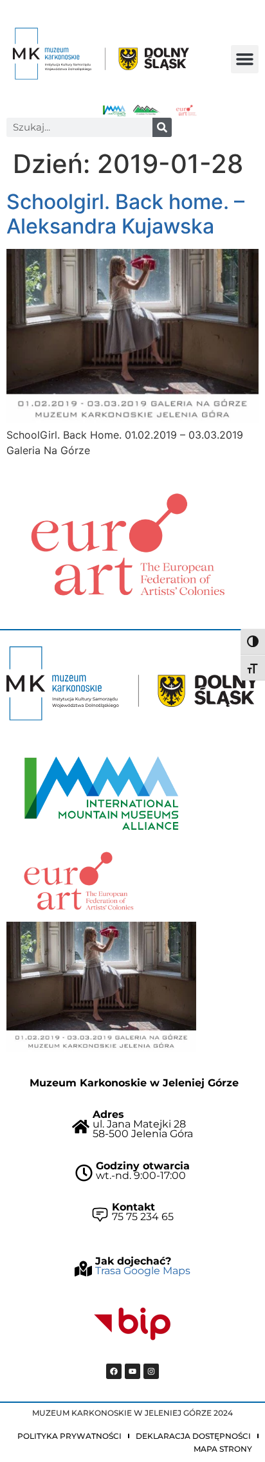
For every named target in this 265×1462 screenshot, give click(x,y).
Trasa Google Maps (142, 1271)
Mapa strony (223, 1449)
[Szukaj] (162, 127)
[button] (245, 59)
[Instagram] (151, 1371)
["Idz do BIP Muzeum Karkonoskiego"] (132, 1324)
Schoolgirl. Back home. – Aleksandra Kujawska (125, 214)
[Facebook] (114, 1371)
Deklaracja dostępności (193, 1436)
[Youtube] (132, 1371)
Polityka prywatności (69, 1436)
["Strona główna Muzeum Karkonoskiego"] (132, 683)
